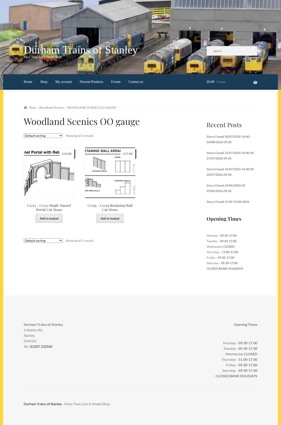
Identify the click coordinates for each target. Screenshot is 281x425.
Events (116, 82)
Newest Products (91, 82)
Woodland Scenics (51, 107)
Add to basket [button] (49, 218)
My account (63, 82)
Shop (43, 82)
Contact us (135, 82)
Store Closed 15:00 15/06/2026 (228, 201)
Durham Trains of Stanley (81, 50)
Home (28, 82)
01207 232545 (41, 346)
